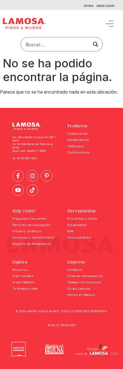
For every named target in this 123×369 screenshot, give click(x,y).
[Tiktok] (32, 190)
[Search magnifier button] (95, 44)
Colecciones (77, 134)
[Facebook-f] (18, 176)
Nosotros (20, 270)
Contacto (74, 270)
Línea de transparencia (85, 276)
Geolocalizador (79, 237)
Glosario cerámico (26, 231)
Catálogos (75, 146)
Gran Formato (23, 276)
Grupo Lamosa (78, 289)
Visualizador (77, 225)
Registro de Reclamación (31, 244)
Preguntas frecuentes (29, 219)
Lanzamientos (78, 140)
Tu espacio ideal (25, 289)
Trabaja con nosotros (84, 282)
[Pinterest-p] (46, 176)
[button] (109, 23)
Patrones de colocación (31, 225)
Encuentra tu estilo (82, 219)
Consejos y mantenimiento (33, 237)
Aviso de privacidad (62, 325)
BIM (70, 231)
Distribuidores (78, 152)
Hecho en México (81, 295)
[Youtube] (18, 190)
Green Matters (23, 282)
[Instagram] (32, 176)
